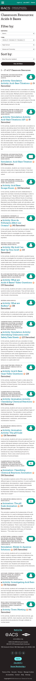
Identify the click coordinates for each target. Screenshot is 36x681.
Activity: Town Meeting (14, 609)
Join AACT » (18, 663)
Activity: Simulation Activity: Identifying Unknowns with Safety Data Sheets (16, 335)
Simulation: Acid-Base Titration (16, 161)
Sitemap (27, 674)
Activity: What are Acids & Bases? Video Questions (16, 281)
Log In (18, 2)
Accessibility (10, 674)
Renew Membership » (18, 666)
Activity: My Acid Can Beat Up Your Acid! (12, 248)
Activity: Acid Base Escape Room (11, 186)
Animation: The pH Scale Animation (11, 504)
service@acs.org (18, 639)
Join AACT (26, 2)
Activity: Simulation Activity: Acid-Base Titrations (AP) (16, 118)
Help (22, 674)
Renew (33, 2)
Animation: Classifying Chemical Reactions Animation (16, 471)
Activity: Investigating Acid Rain (18, 582)
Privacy (20, 672)
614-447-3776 (11, 644)
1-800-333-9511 (12, 642)
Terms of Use (6, 672)
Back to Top (18, 630)
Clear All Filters (18, 63)
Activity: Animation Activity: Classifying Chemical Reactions (16, 400)
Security (14, 672)
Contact (17, 674)
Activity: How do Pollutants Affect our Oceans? (11, 223)
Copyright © (7, 678)
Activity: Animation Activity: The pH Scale (11, 431)
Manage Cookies (29, 672)
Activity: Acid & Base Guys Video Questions (12, 372)
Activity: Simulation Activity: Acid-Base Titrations (15, 82)
